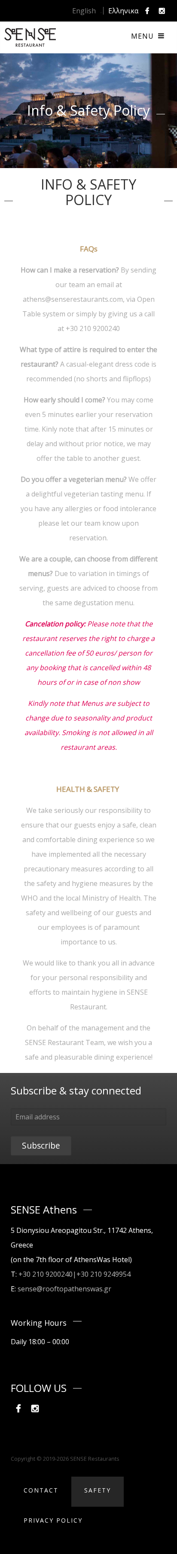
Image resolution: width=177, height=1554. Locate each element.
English (84, 10)
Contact (41, 1490)
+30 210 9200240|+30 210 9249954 (74, 1274)
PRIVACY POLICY (53, 1520)
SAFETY (97, 1490)
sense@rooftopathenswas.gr (64, 1288)
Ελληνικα (123, 10)
